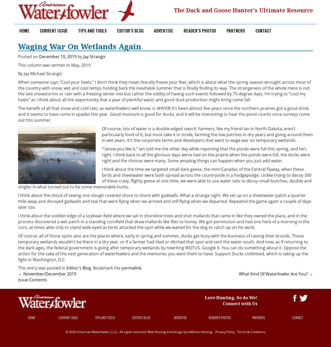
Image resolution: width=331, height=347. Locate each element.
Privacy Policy (225, 332)
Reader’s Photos (200, 31)
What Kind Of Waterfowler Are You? (276, 274)
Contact (263, 31)
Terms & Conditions (251, 332)
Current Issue (54, 31)
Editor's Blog (78, 268)
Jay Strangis (94, 56)
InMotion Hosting (200, 332)
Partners (236, 31)
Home (24, 31)
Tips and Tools (92, 31)
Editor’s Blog (130, 31)
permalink (131, 268)
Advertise (163, 31)
